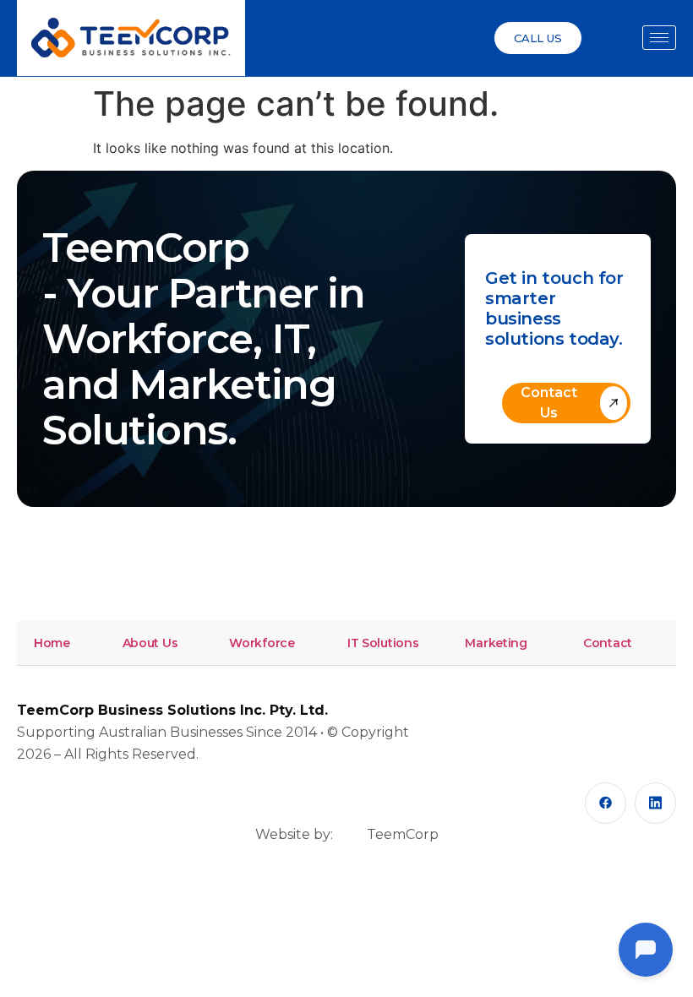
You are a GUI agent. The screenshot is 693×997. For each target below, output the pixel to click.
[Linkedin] (655, 803)
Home (52, 643)
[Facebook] (605, 803)
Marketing (496, 643)
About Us (150, 643)
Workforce (261, 643)
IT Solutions (383, 643)
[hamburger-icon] (659, 37)
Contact (607, 643)
